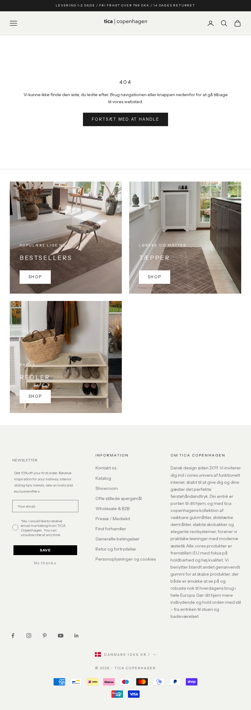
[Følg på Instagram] (29, 636)
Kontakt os (106, 468)
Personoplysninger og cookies (126, 559)
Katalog (103, 478)
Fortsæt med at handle (125, 119)
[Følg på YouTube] (61, 636)
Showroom (107, 488)
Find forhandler (111, 529)
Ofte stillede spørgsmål (119, 498)
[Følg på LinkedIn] (76, 636)
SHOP (35, 276)
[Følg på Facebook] (13, 636)
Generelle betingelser (118, 539)
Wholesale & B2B (113, 508)
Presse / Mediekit (113, 518)
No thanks (45, 563)
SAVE (45, 550)
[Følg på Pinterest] (45, 636)
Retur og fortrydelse (116, 549)
